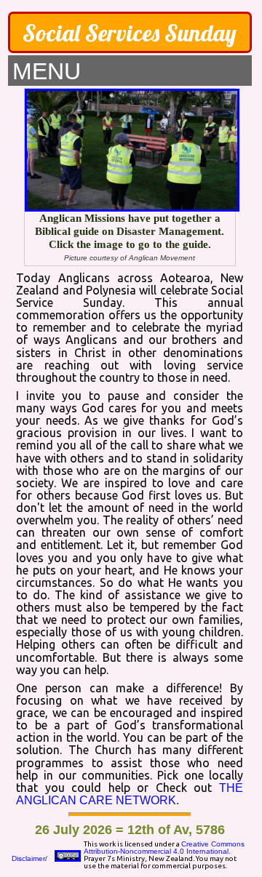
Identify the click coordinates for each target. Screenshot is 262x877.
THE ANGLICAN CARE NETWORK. (129, 794)
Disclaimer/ (29, 858)
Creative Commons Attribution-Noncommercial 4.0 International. (164, 847)
